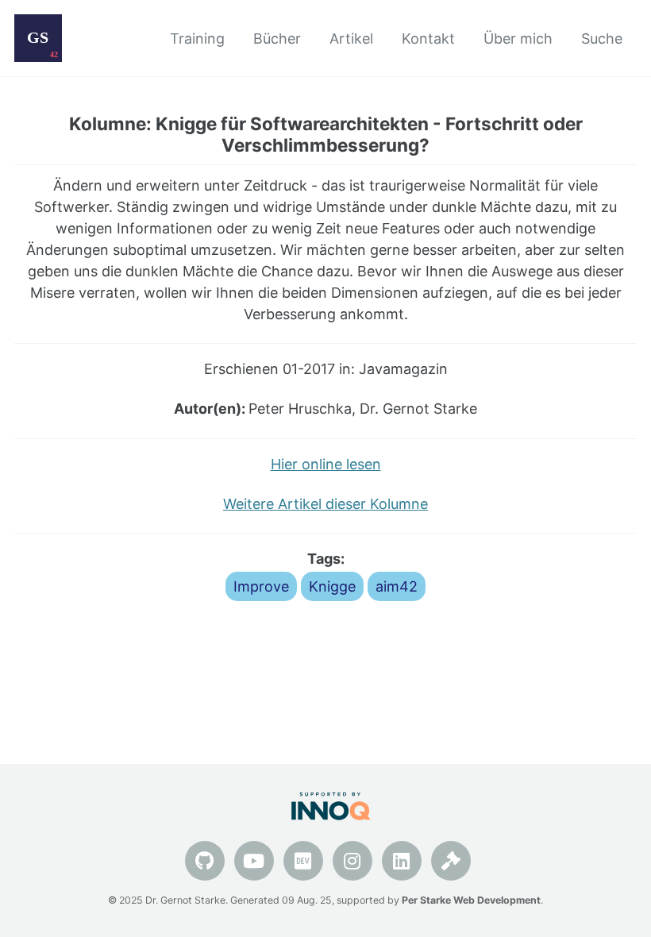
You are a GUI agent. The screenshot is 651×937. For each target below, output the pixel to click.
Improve (261, 586)
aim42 (397, 586)
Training (197, 38)
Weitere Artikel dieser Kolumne (325, 503)
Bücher (277, 38)
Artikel (351, 38)
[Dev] (303, 861)
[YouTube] (254, 861)
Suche (601, 38)
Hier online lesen (326, 464)
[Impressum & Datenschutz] (451, 861)
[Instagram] (352, 861)
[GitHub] (205, 861)
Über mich (518, 38)
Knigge (332, 586)
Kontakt (428, 38)
